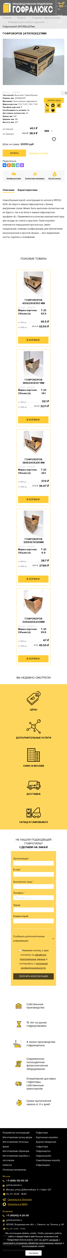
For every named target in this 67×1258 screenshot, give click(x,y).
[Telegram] (17, 165)
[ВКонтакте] (4, 165)
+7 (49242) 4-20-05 (17, 1215)
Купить (14, 153)
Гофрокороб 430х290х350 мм (33, 301)
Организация (20, 858)
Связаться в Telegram (19, 1199)
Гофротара (42, 1132)
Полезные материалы (14, 1169)
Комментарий (20, 916)
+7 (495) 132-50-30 (60, 37)
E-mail (17, 869)
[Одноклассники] (9, 165)
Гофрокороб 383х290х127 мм (33, 381)
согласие (53, 1239)
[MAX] (22, 165)
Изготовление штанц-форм (17, 1137)
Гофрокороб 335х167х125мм (34, 541)
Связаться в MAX (17, 1204)
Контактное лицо (23, 882)
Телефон (19, 893)
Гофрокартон (43, 1151)
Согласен (33, 1253)
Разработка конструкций (16, 1132)
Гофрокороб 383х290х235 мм (34, 461)
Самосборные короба (48, 1160)
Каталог (21, 17)
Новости (7, 1165)
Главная (7, 17)
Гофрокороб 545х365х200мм (34, 620)
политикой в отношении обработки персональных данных (32, 1243)
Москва (6, 1176)
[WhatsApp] (13, 165)
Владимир (8, 1211)
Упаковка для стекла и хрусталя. (26, 22)
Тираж (16, 905)
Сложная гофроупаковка (46, 17)
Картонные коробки (47, 1137)
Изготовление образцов (16, 1151)
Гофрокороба (43, 1155)
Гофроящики (43, 1165)
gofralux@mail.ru (14, 1185)
